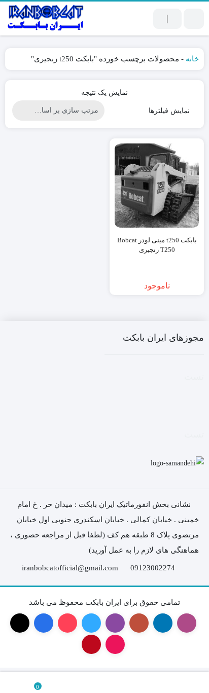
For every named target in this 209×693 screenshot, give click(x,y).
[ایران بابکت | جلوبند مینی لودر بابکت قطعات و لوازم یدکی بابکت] (45, 18)
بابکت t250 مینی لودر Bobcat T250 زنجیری (157, 245)
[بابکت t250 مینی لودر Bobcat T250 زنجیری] (157, 185)
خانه (192, 59)
